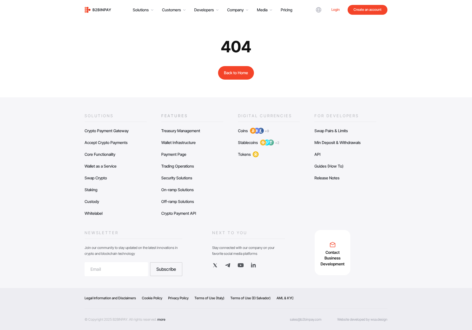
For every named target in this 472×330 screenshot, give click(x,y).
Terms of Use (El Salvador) (250, 298)
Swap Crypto (96, 177)
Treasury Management (180, 130)
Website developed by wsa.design (362, 319)
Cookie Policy (152, 298)
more (161, 319)
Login (335, 9)
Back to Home (236, 72)
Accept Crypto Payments (106, 142)
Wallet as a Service (101, 166)
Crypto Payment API (178, 213)
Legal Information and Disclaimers (110, 298)
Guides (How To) (328, 166)
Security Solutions (176, 177)
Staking (91, 189)
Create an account (368, 9)
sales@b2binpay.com (306, 319)
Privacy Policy (178, 298)
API (317, 154)
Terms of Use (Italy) (209, 298)
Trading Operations (177, 166)
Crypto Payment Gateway (107, 130)
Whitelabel (94, 213)
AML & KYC (285, 298)
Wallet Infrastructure (178, 142)
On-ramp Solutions (177, 189)
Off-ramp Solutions (177, 201)
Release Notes (326, 177)
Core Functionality (100, 154)
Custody (92, 201)
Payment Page (173, 154)
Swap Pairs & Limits (331, 130)
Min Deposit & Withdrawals (337, 142)
